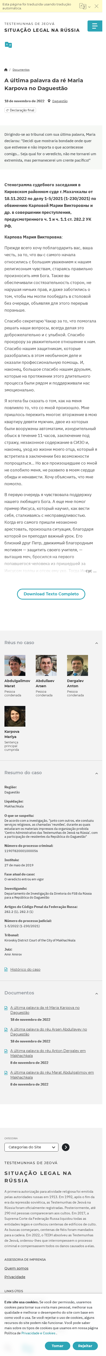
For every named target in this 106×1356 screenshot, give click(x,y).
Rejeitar (85, 1346)
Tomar (57, 1346)
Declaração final (22, 110)
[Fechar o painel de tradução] (96, 6)
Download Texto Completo (51, 594)
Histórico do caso (25, 970)
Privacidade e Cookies (38, 1333)
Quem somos (16, 1268)
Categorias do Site (25, 1147)
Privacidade (14, 1277)
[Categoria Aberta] (66, 1147)
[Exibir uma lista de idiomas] (85, 6)
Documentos (21, 69)
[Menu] (95, 26)
